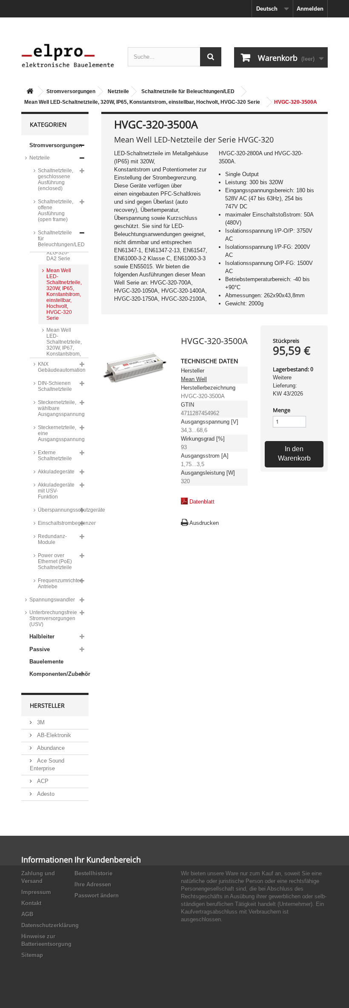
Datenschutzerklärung (50, 925)
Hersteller (47, 705)
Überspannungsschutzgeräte (63, 510)
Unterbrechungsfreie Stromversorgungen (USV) (53, 618)
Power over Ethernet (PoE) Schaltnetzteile (55, 561)
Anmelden (310, 9)
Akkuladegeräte (56, 472)
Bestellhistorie (93, 873)
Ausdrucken (204, 523)
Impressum (36, 892)
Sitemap (32, 955)
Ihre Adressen (92, 884)
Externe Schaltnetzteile (55, 455)
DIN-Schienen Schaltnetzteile (55, 386)
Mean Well (194, 379)
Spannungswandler (52, 600)
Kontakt (31, 903)
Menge (281, 410)
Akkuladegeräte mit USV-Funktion (56, 491)
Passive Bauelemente (46, 655)
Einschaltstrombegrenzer (63, 523)
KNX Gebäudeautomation (62, 367)
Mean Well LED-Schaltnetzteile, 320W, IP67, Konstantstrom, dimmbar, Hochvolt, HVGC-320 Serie (64, 354)
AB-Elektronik (53, 735)
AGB (27, 914)
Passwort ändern (96, 895)
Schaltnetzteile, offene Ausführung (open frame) (55, 210)
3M (40, 722)
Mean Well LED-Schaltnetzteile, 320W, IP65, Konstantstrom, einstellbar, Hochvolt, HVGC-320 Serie (142, 102)
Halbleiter (41, 636)
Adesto (44, 794)
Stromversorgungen (70, 91)
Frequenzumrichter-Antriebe (60, 583)
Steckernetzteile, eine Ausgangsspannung (61, 433)
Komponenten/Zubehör (59, 674)
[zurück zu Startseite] (30, 91)
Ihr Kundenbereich (107, 859)
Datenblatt (202, 501)
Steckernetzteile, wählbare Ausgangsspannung (61, 408)
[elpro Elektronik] (68, 55)
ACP (42, 781)
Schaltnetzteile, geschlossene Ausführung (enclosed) (55, 179)
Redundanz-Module (52, 539)
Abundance (50, 748)
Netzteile (118, 91)
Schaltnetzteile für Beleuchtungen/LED (188, 91)
